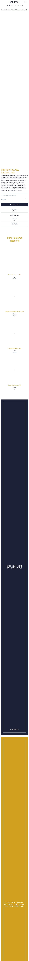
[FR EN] (22, 5)
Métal (13, 224)
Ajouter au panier (14, 204)
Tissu (16, 224)
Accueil (3, 9)
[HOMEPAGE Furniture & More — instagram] (7, 5)
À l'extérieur (8, 9)
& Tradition (14, 211)
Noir (15, 220)
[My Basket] (18, 5)
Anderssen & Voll (14, 215)
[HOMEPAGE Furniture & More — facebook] (9, 5)
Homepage (14, 2)
